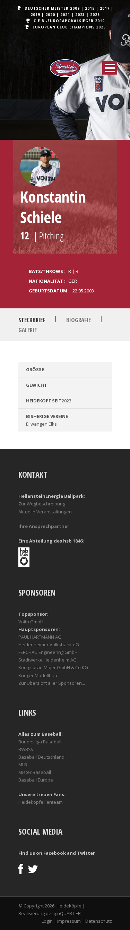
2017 (105, 8)
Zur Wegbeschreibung (41, 504)
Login (47, 921)
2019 (35, 14)
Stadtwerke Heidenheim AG (47, 660)
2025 (95, 14)
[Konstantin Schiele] (40, 167)
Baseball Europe (35, 780)
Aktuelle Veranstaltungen (45, 512)
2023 (80, 14)
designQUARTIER (63, 913)
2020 (50, 14)
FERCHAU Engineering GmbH (48, 652)
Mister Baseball (34, 772)
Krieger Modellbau (37, 675)
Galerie (27, 330)
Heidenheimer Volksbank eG (48, 644)
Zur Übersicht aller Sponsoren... (51, 683)
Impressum (69, 921)
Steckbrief (31, 320)
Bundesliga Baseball (39, 742)
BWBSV (26, 749)
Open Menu (109, 68)
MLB (22, 764)
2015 (90, 8)
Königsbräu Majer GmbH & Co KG (53, 667)
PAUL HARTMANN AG (39, 637)
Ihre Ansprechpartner (43, 526)
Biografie (78, 320)
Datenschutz (98, 921)
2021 (65, 14)
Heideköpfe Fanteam (40, 802)
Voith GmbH (30, 621)
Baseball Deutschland (41, 757)
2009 (75, 8)
